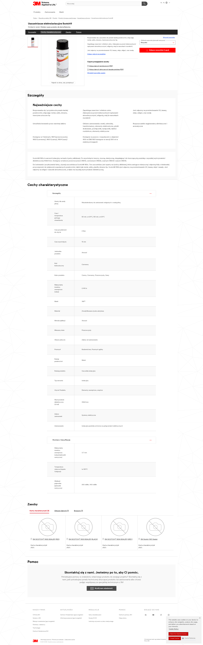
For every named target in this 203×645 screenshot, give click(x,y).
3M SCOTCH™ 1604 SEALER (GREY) (119, 539)
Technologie (36, 628)
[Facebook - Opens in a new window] (161, 615)
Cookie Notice (173, 629)
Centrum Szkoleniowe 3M (40, 631)
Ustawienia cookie (70, 639)
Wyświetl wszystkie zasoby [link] (96, 73)
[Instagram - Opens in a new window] (168, 615)
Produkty (37, 12)
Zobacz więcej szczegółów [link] (96, 54)
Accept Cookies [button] (174, 638)
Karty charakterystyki (95, 615)
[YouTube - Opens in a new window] (153, 615)
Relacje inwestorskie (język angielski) (44, 621)
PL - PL (163, 2)
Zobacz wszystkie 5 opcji (159, 50)
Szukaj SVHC (93, 618)
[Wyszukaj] (144, 4)
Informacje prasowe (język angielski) (71, 618)
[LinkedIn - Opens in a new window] (145, 615)
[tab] (39, 511)
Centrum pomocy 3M (125, 615)
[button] (189, 638)
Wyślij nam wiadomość (104, 588)
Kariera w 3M (37, 618)
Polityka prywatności (58, 639)
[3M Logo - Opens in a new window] (45, 4)
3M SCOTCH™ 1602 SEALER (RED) (46, 539)
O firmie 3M (36, 615)
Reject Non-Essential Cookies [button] (178, 634)
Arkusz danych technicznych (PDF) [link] (101, 66)
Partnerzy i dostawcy (39, 624)
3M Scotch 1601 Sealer (149, 539)
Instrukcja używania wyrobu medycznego (101, 621)
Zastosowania (50, 12)
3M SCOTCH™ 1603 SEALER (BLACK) (83, 539)
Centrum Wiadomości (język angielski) (71, 615)
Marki (61, 12)
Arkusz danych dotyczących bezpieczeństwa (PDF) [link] (106, 69)
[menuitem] (32, 32)
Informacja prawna (45, 639)
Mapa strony (123, 618)
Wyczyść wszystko (169, 37)
